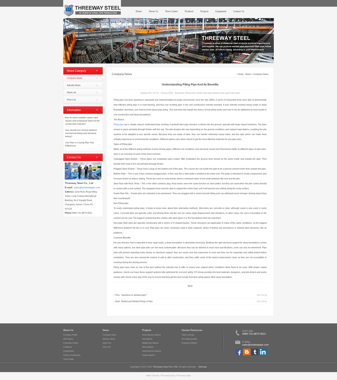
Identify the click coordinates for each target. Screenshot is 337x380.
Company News (74, 78)
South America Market (151, 351)
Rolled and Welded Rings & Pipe (137, 301)
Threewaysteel (167, 375)
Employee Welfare (189, 343)
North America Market (151, 335)
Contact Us (238, 11)
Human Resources (192, 330)
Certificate (67, 347)
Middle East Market (150, 343)
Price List (71, 99)
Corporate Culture (70, 343)
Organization (68, 351)
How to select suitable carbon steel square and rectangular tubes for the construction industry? (82, 120)
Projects (204, 11)
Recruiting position (189, 339)
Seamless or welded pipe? (134, 295)
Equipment (220, 11)
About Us (153, 11)
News (248, 74)
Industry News (73, 85)
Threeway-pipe (183, 375)
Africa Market (148, 347)
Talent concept (188, 335)
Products (189, 11)
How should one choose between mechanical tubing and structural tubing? (81, 133)
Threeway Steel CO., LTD (165, 367)
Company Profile (70, 335)
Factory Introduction (71, 355)
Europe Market (148, 355)
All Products (68, 339)
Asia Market (147, 339)
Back (190, 286)
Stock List (71, 92)
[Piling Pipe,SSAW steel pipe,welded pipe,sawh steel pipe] (92, 9)
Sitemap (202, 367)
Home (139, 11)
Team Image (68, 359)
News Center (171, 11)
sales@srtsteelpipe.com (255, 344)
